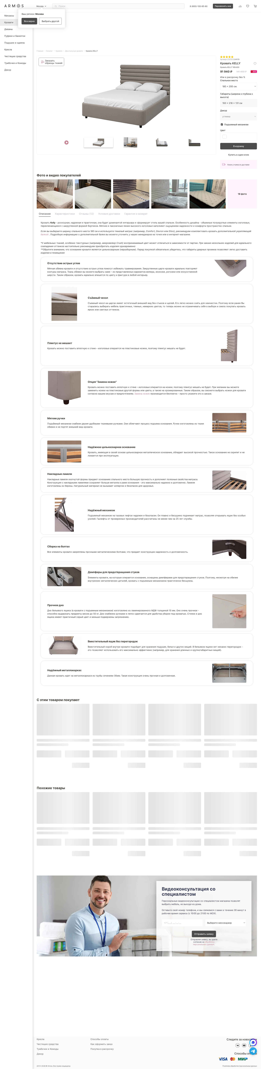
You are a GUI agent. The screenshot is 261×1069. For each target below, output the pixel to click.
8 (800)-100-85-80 (198, 6)
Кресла (8, 49)
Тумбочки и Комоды (15, 63)
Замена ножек (142, 393)
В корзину (238, 146)
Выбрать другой (50, 21)
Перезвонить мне (223, 6)
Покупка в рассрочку (102, 1049)
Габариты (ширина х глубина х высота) (236, 95)
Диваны (8, 29)
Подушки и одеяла (14, 42)
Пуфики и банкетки (14, 36)
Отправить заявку (204, 934)
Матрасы (9, 15)
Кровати (8, 22)
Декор (7, 69)
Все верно (29, 21)
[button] (66, 142)
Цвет (223, 130)
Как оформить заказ (101, 1044)
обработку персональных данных (204, 943)
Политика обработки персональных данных (240, 1066)
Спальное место (229, 80)
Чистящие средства (15, 56)
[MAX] (253, 1042)
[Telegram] (253, 1051)
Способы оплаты (100, 1039)
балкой (45, 234)
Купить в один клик (238, 154)
